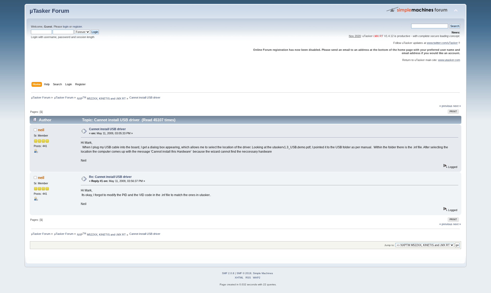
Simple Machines (263, 273)
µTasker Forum (49, 11)
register (77, 26)
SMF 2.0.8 (228, 273)
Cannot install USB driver (107, 129)
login (66, 26)
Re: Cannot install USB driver (110, 177)
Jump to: (389, 245)
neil (41, 130)
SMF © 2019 (244, 273)
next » (457, 105)
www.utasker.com (449, 60)
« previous (445, 105)
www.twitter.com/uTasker (442, 42)
